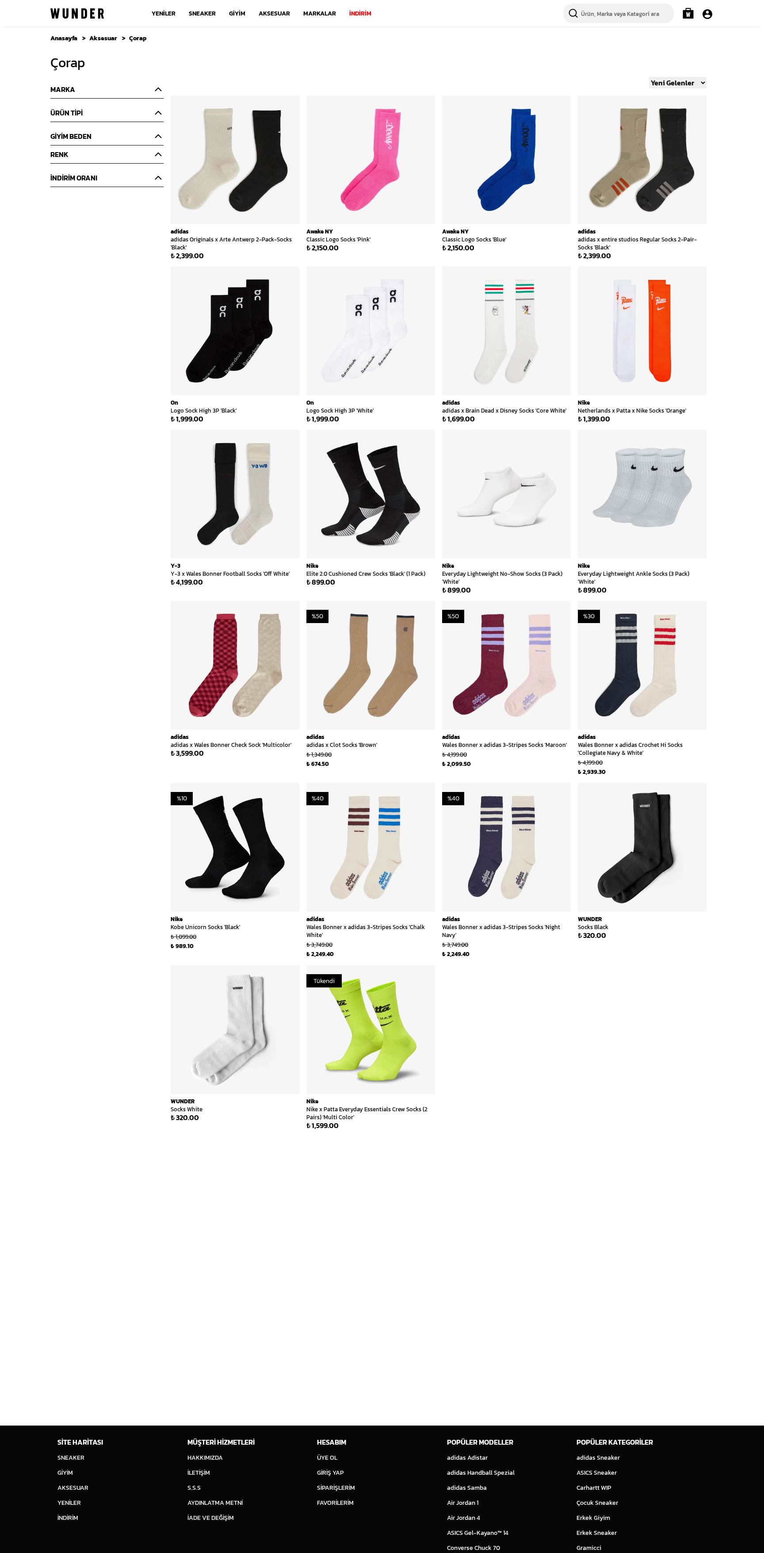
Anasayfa (63, 38)
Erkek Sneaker (597, 1533)
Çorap (138, 38)
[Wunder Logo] (77, 13)
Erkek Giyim (593, 1517)
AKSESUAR (274, 13)
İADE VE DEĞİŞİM (210, 1517)
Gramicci (589, 1548)
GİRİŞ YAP (330, 1472)
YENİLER (164, 13)
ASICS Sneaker (597, 1472)
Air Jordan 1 (462, 1502)
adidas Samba (467, 1487)
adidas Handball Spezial (481, 1472)
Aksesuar (103, 38)
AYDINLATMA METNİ (215, 1502)
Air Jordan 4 (463, 1517)
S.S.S (194, 1487)
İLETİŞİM (198, 1472)
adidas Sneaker (598, 1457)
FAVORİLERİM (335, 1502)
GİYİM (237, 13)
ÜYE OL (327, 1457)
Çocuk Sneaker (597, 1502)
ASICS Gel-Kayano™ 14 (477, 1533)
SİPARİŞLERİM (336, 1487)
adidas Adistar (467, 1457)
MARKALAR (319, 13)
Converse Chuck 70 (473, 1548)
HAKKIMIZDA (205, 1457)
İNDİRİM (360, 13)
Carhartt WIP (594, 1487)
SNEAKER (202, 13)
